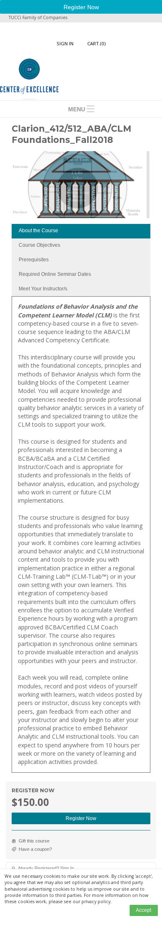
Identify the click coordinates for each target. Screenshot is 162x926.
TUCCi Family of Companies (38, 17)
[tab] (81, 231)
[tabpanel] (81, 537)
